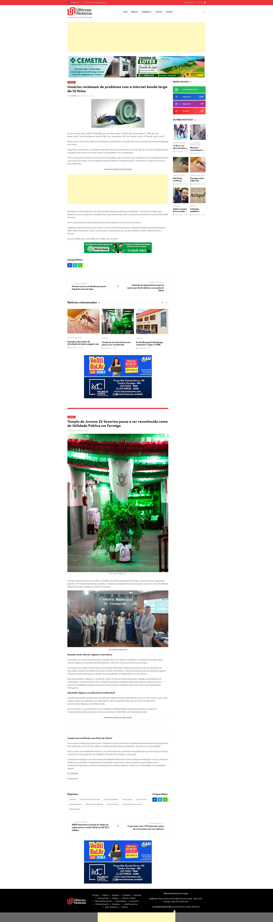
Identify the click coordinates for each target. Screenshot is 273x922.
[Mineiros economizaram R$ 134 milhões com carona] (198, 132)
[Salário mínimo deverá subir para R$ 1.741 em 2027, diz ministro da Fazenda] (180, 195)
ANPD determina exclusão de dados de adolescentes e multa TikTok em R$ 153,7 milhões (90, 827)
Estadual (126, 895)
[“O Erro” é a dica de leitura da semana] (180, 132)
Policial (105, 895)
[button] (162, 303)
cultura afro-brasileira (111, 799)
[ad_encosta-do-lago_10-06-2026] (171, 66)
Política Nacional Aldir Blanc (94, 804)
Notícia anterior (80, 283)
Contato (169, 12)
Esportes (116, 904)
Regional (115, 895)
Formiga (70, 338)
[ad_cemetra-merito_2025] (102, 66)
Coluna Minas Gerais (103, 901)
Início (125, 12)
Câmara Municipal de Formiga (89, 799)
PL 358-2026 (72, 773)
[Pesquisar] (204, 12)
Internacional (103, 898)
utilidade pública (74, 809)
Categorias (146, 12)
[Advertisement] (136, 37)
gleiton (73, 96)
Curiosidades (120, 901)
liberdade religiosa (75, 804)
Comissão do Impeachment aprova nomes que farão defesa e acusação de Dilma (145, 288)
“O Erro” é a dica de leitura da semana (180, 148)
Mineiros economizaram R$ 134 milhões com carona (100, 2)
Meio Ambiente (111, 907)
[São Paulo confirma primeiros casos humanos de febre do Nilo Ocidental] (180, 164)
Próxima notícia (155, 282)
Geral (198, 145)
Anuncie (159, 12)
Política (125, 907)
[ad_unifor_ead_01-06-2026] (118, 366)
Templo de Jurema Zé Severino (132, 804)
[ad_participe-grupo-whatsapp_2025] (118, 247)
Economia (176, 206)
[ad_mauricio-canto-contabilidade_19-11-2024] (118, 387)
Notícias (134, 12)
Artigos (193, 206)
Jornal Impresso (130, 904)
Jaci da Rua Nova (141, 799)
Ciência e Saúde (179, 175)
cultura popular (127, 799)
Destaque (78, 338)
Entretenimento (179, 143)
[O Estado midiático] (198, 195)
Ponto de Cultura (112, 804)
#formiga (72, 799)
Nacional (137, 895)
